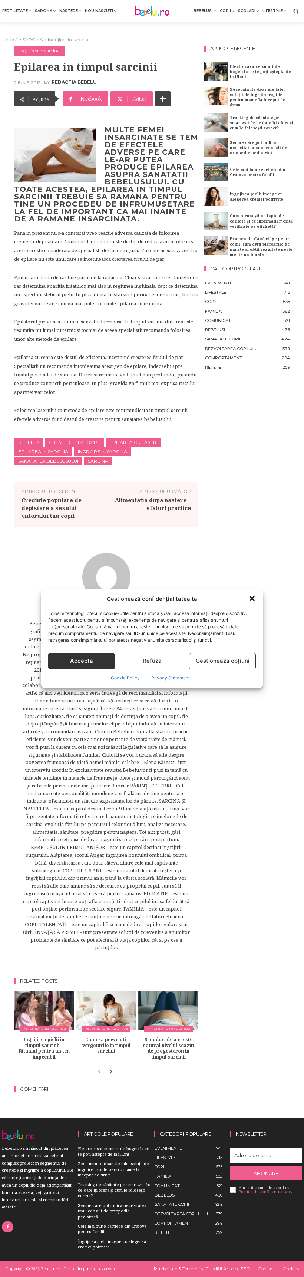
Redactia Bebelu (74, 82)
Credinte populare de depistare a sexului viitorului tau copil (52, 507)
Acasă (11, 39)
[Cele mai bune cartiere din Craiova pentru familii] (216, 172)
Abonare (266, 1173)
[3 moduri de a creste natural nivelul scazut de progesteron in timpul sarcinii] (168, 1010)
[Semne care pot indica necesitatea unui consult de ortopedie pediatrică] (216, 147)
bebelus (28, 442)
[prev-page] (99, 1072)
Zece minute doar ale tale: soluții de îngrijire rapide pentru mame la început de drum (257, 97)
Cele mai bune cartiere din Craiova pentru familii (257, 172)
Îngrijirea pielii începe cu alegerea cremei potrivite (256, 196)
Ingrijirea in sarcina (68, 39)
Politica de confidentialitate (265, 1191)
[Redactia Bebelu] (106, 577)
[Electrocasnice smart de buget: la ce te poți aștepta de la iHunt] (216, 71)
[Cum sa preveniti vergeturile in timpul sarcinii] (106, 1010)
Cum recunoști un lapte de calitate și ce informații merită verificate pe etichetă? (261, 221)
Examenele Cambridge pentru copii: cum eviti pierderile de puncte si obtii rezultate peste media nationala (261, 246)
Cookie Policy (125, 678)
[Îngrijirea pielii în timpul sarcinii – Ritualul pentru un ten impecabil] (44, 1010)
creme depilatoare (74, 442)
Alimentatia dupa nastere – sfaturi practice (153, 503)
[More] (163, 98)
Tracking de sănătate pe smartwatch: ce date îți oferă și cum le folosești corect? (261, 123)
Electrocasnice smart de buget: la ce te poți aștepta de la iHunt (260, 71)
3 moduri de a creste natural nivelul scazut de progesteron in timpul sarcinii (168, 1048)
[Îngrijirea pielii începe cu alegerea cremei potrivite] (216, 196)
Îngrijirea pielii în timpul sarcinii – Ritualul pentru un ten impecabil (44, 1048)
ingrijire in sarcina (102, 451)
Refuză (152, 660)
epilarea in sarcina (43, 451)
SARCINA (33, 39)
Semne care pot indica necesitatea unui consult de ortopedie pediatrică (258, 147)
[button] (252, 598)
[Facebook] (7, 1226)
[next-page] (111, 1072)
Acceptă (81, 660)
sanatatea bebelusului (48, 461)
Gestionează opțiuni (223, 660)
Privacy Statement (170, 678)
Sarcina (98, 461)
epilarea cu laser (133, 442)
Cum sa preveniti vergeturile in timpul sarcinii (106, 1045)
